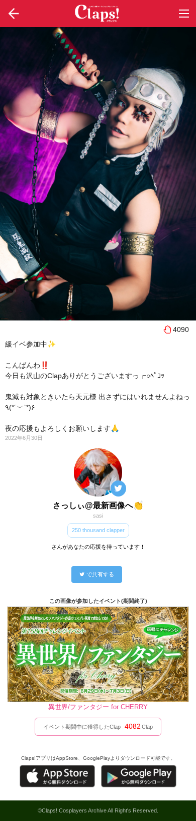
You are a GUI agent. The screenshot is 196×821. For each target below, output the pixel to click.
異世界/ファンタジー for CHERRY (98, 707)
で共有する (100, 574)
